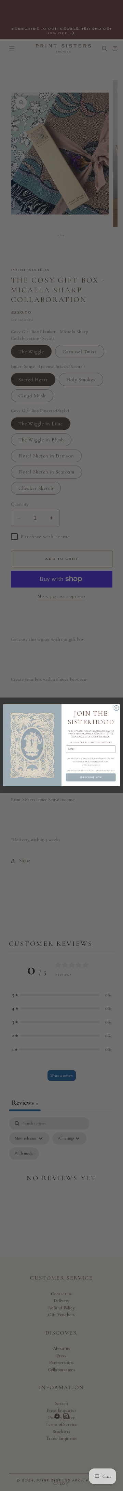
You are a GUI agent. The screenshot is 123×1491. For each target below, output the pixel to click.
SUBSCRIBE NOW (91, 777)
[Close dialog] (116, 708)
